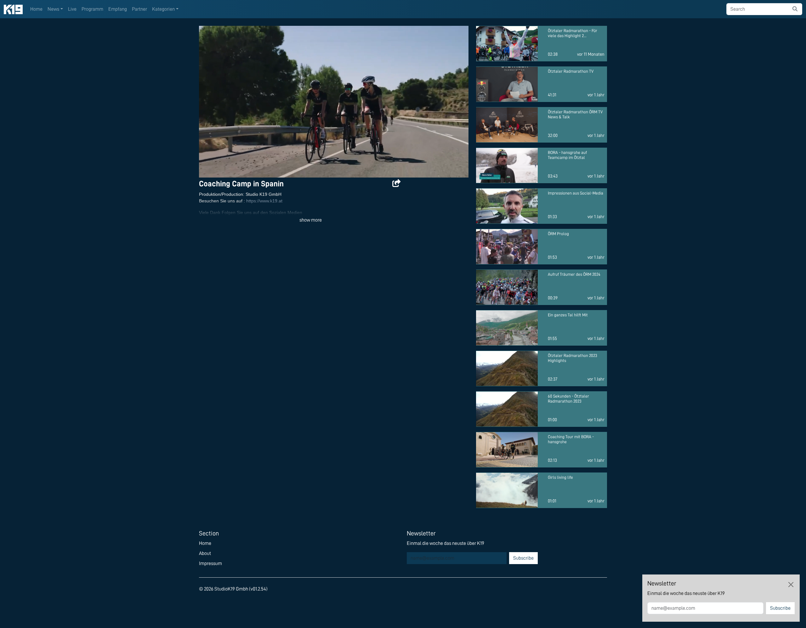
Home (36, 9)
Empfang (117, 9)
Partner (139, 9)
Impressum (210, 563)
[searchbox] (757, 9)
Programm (92, 9)
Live (72, 9)
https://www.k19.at (264, 200)
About (205, 553)
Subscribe (523, 558)
